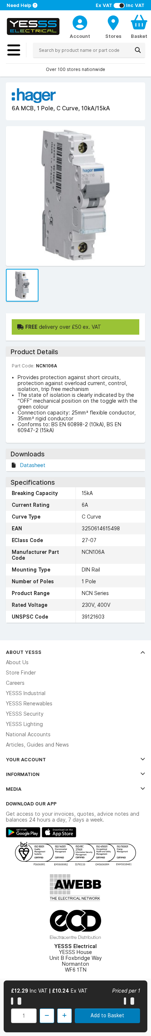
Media (14, 789)
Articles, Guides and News (37, 745)
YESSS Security (25, 714)
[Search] (137, 50)
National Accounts (28, 734)
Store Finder (21, 673)
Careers (15, 683)
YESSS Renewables (29, 703)
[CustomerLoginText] (80, 21)
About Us (17, 662)
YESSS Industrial (25, 693)
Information (23, 774)
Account (80, 36)
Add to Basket (107, 1015)
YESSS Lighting (24, 724)
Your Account (26, 759)
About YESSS (23, 652)
